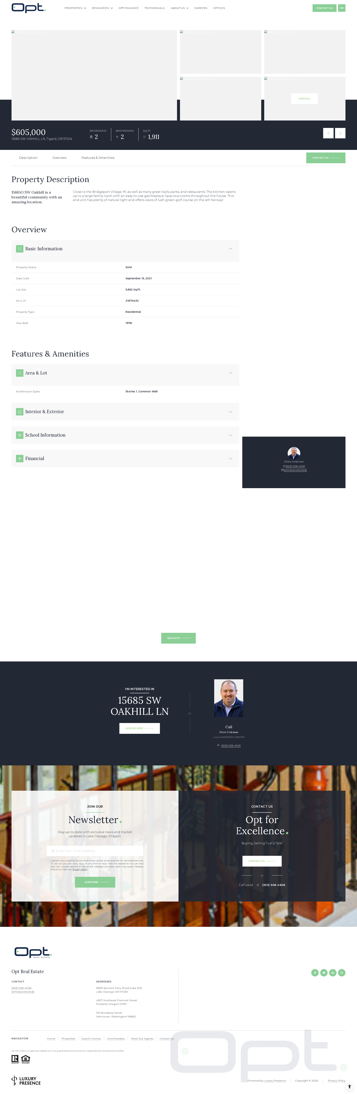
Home (51, 1038)
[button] (325, 157)
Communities (116, 1038)
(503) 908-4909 (295, 466)
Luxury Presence (275, 1080)
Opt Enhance (128, 8)
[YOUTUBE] (324, 972)
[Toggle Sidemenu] (341, 8)
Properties (68, 1038)
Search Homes (91, 1038)
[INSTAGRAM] (341, 972)
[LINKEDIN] (333, 972)
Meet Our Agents (142, 1038)
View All (304, 98)
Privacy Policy (80, 869)
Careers (200, 8)
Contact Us (324, 8)
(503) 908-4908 (273, 885)
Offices (219, 8)
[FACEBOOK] (315, 972)
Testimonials (155, 8)
